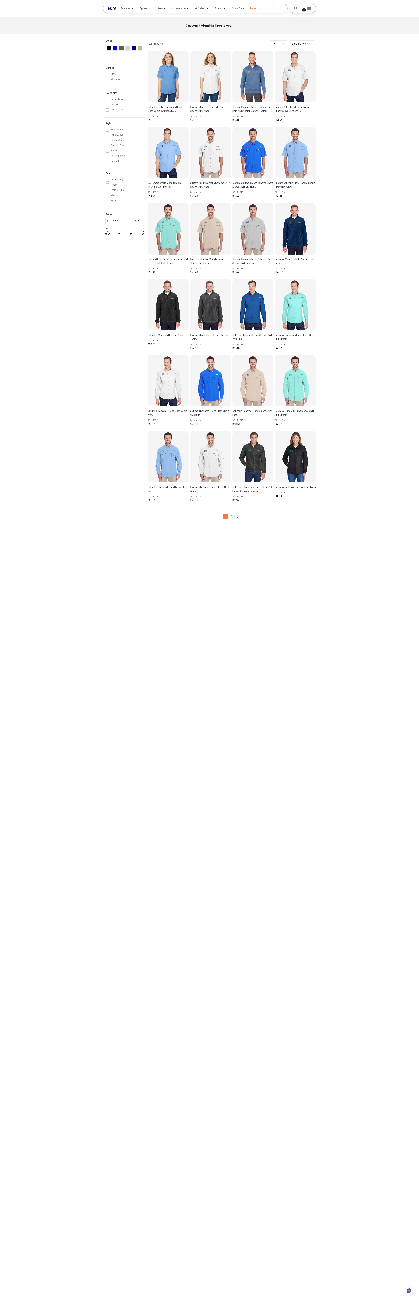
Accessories (179, 8)
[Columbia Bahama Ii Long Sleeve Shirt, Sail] (168, 456)
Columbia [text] (153, 116)
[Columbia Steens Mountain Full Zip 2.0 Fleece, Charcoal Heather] (252, 456)
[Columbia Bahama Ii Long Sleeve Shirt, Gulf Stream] (295, 381)
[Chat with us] (409, 1291)
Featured (126, 8)
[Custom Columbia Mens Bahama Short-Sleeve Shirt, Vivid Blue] (252, 153)
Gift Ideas (200, 8)
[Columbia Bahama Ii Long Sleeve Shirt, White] (210, 456)
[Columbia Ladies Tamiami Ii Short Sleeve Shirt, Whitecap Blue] (168, 76)
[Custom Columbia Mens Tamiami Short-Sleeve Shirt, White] (295, 76)
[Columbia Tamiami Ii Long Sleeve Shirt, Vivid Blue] (252, 304)
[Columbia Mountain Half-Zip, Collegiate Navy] (295, 229)
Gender (109, 67)
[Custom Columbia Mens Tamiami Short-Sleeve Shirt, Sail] (168, 153)
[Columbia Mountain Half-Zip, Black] (168, 304)
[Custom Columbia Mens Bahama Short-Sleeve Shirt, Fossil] (210, 229)
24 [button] (273, 43)
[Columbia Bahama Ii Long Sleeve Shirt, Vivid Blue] (210, 381)
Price (108, 214)
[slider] (107, 230)
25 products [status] (156, 43)
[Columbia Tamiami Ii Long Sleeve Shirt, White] (168, 381)
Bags (160, 8)
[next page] (238, 516)
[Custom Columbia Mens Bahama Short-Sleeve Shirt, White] (210, 153)
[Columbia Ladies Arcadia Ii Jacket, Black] (295, 456)
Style (108, 123)
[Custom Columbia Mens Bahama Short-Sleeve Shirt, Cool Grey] (252, 229)
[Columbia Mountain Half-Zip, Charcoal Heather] (210, 304)
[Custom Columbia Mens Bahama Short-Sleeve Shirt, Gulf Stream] (168, 229)
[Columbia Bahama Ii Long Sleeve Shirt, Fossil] (252, 381)
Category (111, 93)
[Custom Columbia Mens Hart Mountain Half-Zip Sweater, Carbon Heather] (252, 76)
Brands (219, 8)
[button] (255, 8)
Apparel (144, 8)
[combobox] (302, 44)
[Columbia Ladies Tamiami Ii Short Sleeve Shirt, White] (210, 76)
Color (108, 40)
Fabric (109, 173)
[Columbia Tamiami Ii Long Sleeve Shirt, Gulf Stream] (295, 304)
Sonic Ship (238, 8)
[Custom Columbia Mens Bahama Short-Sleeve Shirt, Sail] (295, 153)
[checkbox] (109, 48)
